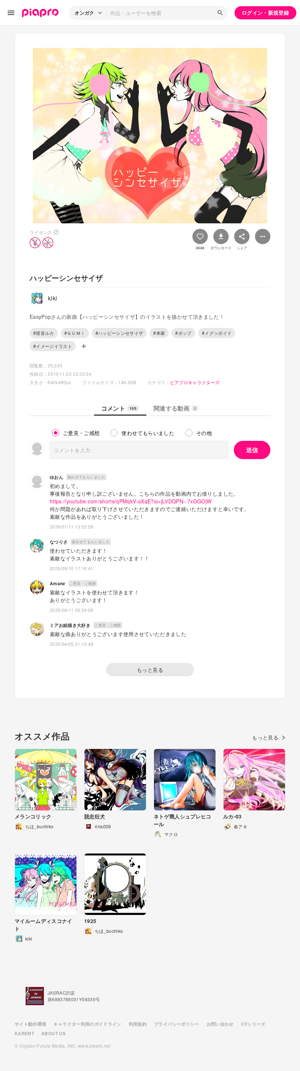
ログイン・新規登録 (265, 12)
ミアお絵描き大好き (70, 625)
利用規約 (138, 1024)
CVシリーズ (253, 1024)
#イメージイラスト (52, 346)
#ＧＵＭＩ (74, 333)
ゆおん (56, 477)
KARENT (24, 1033)
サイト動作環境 (30, 1024)
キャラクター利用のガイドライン (87, 1024)
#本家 (159, 333)
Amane (57, 583)
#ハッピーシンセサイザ (119, 333)
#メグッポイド (217, 333)
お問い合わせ (220, 1024)
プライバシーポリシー (176, 1024)
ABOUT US (53, 1033)
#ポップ (183, 333)
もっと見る (150, 669)
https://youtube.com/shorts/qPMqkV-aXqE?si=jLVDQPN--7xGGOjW (130, 501)
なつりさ (59, 541)
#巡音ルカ (43, 333)
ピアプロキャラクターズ (195, 382)
